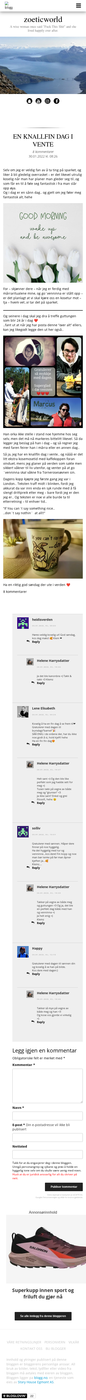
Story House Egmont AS (36, 1382)
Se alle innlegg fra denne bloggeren (43, 1316)
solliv (36, 828)
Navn (18, 1107)
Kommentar (23, 1065)
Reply (36, 642)
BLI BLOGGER (56, 1348)
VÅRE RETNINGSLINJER (24, 1342)
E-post (41, 1127)
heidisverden (42, 619)
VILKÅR (74, 1342)
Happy (37, 948)
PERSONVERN (54, 1342)
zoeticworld (43, 23)
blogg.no (40, 1377)
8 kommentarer (43, 151)
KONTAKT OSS (31, 1348)
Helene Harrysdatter (53, 660)
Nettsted (19, 1146)
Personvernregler (50, 1197)
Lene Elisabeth (43, 708)
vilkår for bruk (66, 1197)
